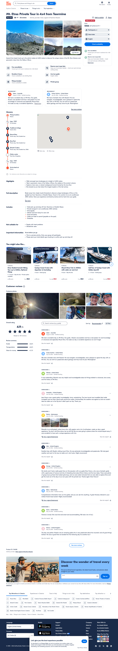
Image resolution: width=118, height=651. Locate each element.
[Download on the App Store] (44, 633)
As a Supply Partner (102, 625)
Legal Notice (59, 628)
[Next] (111, 264)
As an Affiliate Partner (103, 630)
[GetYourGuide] (8, 3)
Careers (88, 628)
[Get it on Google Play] (44, 626)
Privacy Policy (59, 630)
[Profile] (109, 2)
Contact (58, 625)
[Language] (102, 2)
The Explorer (89, 639)
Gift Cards (88, 636)
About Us (88, 625)
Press (87, 633)
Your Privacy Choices (61, 633)
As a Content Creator (103, 628)
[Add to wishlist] (29, 248)
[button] (20, 18)
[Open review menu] (110, 334)
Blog (87, 630)
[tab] (16, 593)
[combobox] (30, 3)
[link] (18, 264)
